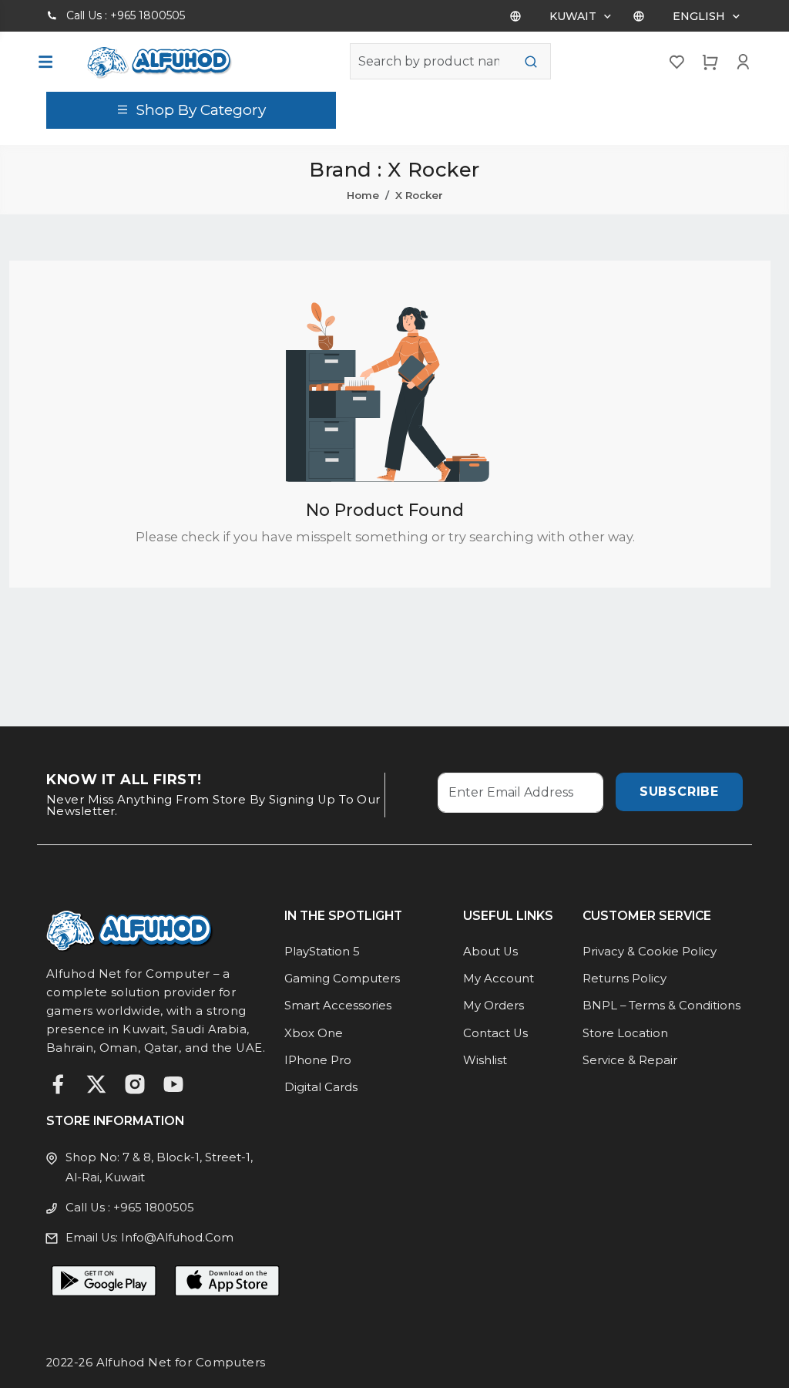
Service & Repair (630, 1060)
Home (363, 195)
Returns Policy (624, 978)
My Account (498, 978)
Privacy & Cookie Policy (650, 951)
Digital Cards (321, 1087)
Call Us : (125, 15)
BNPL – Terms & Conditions (661, 1005)
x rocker (419, 195)
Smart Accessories (337, 1005)
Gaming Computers (342, 978)
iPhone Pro (317, 1060)
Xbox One (313, 1033)
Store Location (625, 1033)
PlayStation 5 (322, 951)
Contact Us (495, 1033)
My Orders (493, 1005)
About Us (490, 951)
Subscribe (679, 791)
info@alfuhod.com (177, 1238)
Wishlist (485, 1060)
